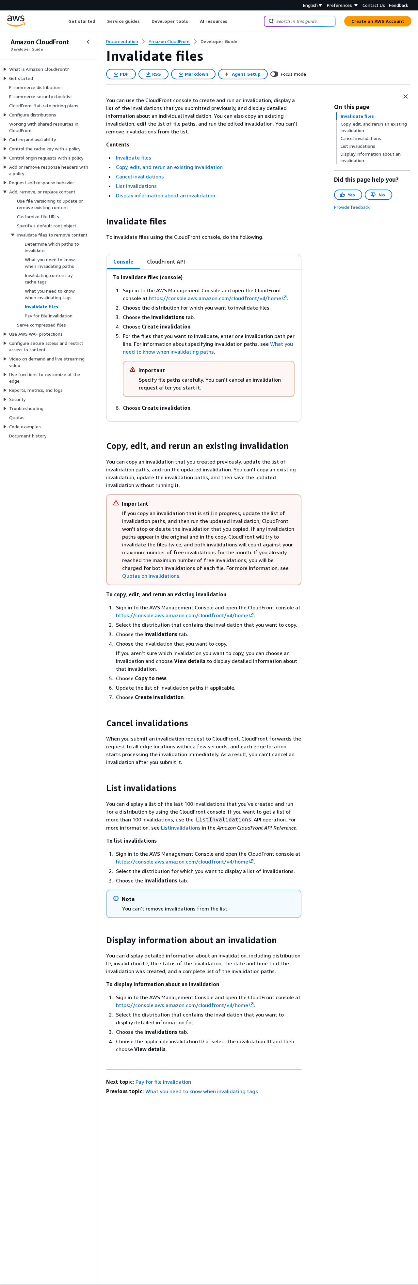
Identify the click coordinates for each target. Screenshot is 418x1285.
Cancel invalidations (140, 176)
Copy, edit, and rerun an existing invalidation (169, 167)
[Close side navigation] (88, 42)
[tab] (123, 261)
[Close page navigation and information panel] (405, 96)
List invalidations (136, 186)
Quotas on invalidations (150, 576)
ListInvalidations (181, 827)
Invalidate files (133, 157)
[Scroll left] (63, 21)
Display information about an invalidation (165, 195)
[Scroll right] (232, 21)
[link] (219, 41)
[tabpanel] (203, 345)
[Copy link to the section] (101, 221)
